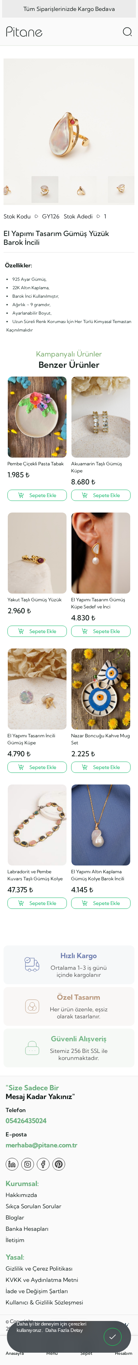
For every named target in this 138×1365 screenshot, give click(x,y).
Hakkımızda (21, 1194)
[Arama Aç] (127, 32)
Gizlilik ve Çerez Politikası (39, 1268)
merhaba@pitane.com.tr (41, 1145)
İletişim (15, 1239)
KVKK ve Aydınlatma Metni (42, 1279)
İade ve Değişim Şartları (37, 1291)
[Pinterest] (58, 1164)
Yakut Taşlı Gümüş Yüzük (34, 599)
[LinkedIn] (12, 1164)
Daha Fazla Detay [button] (64, 1330)
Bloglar (15, 1217)
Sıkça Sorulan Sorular (33, 1206)
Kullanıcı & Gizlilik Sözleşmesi (44, 1302)
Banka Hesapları (27, 1228)
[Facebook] (43, 1164)
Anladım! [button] (112, 1331)
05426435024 (26, 1121)
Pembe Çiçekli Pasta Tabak (35, 463)
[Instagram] (27, 1164)
